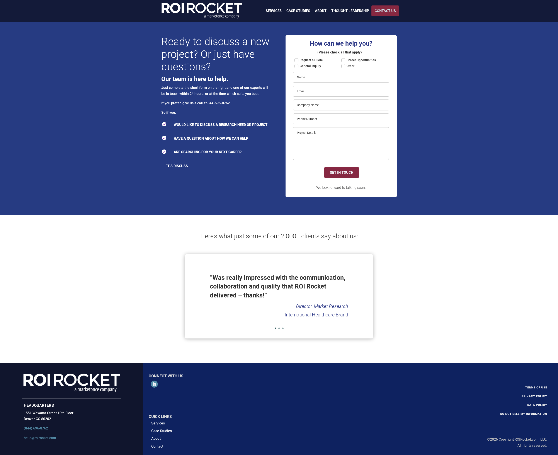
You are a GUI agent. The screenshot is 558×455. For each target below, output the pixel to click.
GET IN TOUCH (341, 172)
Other (350, 66)
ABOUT (321, 11)
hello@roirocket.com (40, 438)
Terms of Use (536, 387)
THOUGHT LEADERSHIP (350, 11)
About (156, 438)
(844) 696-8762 (36, 428)
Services (158, 423)
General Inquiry (310, 66)
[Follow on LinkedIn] (154, 384)
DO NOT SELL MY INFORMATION (523, 414)
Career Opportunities (361, 60)
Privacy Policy (534, 396)
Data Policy (537, 405)
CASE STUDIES (298, 11)
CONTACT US (385, 11)
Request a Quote (311, 60)
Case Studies (161, 431)
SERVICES (274, 11)
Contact (157, 446)
